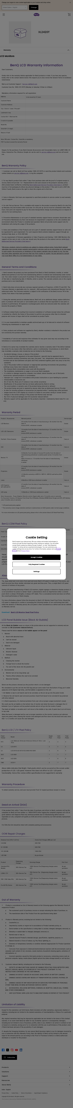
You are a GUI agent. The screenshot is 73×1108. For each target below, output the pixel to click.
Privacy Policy (25, 551)
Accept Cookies (36, 557)
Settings (36, 571)
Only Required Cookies (36, 564)
